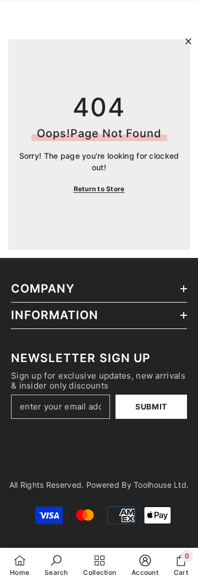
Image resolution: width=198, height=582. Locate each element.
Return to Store (99, 189)
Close (188, 41)
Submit (151, 406)
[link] (56, 565)
